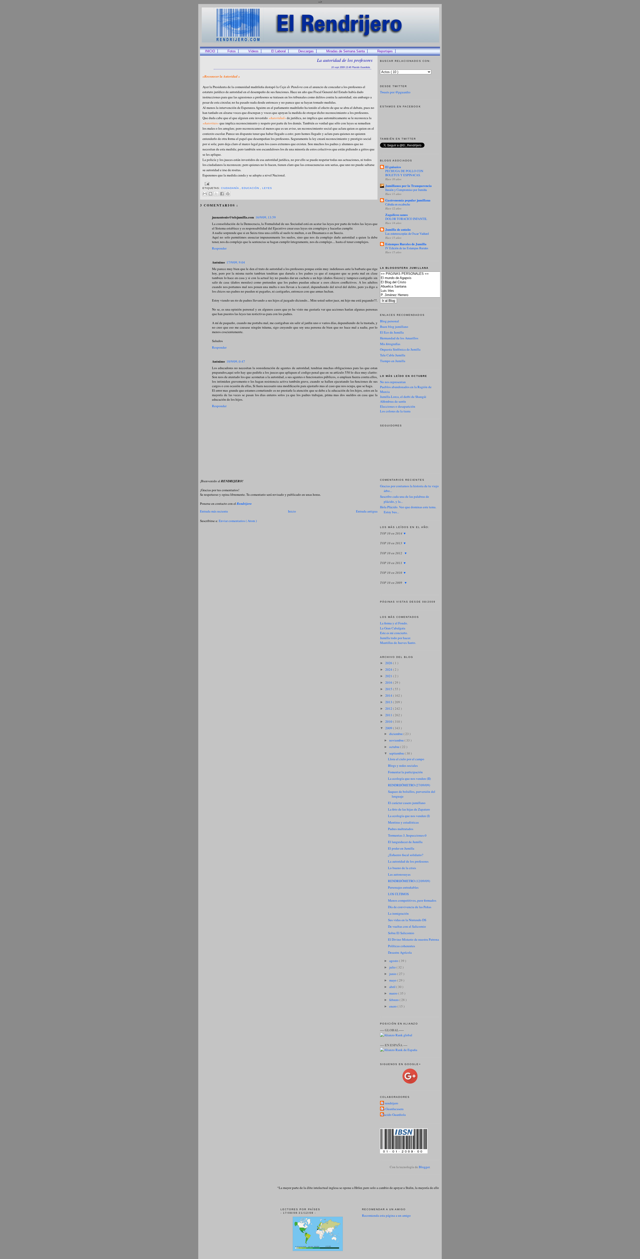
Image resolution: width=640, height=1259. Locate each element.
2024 (389, 669)
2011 (389, 715)
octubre (394, 746)
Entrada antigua (367, 511)
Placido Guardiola (393, 1114)
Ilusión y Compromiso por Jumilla (406, 190)
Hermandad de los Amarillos (399, 338)
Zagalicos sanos (396, 214)
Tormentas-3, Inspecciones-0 (407, 835)
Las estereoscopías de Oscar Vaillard (407, 233)
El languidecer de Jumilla (405, 842)
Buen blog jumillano (394, 326)
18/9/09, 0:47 (235, 361)
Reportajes (385, 51)
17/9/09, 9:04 (235, 262)
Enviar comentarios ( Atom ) (238, 521)
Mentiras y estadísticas (403, 822)
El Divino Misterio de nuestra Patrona (413, 939)
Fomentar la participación (405, 772)
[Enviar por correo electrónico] (204, 193)
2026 (389, 663)
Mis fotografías (390, 344)
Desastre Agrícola (400, 952)
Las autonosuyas (399, 874)
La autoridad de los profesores (344, 60)
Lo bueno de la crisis (402, 868)
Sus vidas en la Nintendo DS (407, 920)
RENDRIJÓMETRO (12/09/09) (409, 881)
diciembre (396, 733)
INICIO (210, 51)
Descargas (306, 51)
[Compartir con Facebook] (222, 193)
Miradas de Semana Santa (345, 51)
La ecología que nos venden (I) (409, 816)
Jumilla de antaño (398, 229)
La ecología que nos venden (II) (409, 778)
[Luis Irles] (417, 291)
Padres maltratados (400, 829)
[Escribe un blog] (210, 193)
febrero (394, 999)
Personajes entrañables (403, 887)
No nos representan (393, 382)
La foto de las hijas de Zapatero (409, 809)
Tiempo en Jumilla (392, 361)
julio (392, 967)
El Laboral (278, 51)
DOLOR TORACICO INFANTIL (406, 219)
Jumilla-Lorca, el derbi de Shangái (403, 396)
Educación (251, 188)
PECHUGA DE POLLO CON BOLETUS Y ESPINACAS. (404, 173)
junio (393, 973)
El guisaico (393, 166)
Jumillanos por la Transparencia (408, 185)
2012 (389, 708)
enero (393, 1006)
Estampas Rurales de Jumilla (405, 243)
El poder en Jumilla (401, 848)
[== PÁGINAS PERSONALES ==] (417, 274)
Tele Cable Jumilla (392, 355)
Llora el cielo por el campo (406, 759)
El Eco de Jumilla (392, 332)
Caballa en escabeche (397, 204)
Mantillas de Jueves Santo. (398, 642)
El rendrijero (389, 1103)
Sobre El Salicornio (401, 933)
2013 (389, 702)
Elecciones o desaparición (397, 406)
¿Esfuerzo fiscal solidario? (405, 855)
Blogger (424, 1167)
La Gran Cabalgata (392, 628)
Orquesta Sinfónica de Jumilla (400, 349)
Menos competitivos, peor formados (412, 900)
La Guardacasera (392, 1109)
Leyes (267, 188)
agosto (394, 960)
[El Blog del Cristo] (417, 282)
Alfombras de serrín (393, 401)
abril (392, 986)
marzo (393, 993)
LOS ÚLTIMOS (398, 894)
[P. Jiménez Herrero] (417, 295)
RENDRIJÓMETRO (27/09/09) (409, 785)
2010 (389, 721)
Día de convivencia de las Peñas (409, 907)
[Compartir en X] (216, 193)
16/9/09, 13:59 (266, 217)
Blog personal (389, 321)
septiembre (397, 753)
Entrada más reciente (214, 511)
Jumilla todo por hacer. (395, 638)
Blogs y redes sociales (403, 765)
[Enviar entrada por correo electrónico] (206, 183)
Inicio (292, 511)
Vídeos (253, 51)
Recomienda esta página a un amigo (386, 1215)
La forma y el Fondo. (394, 623)
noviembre (396, 740)
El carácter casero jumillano (407, 803)
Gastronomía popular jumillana (407, 200)
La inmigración (398, 913)
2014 (389, 695)
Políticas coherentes (401, 946)
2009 (389, 728)
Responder (219, 248)
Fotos (232, 51)
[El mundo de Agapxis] (417, 278)
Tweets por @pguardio (395, 92)
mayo (393, 980)
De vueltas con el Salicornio (407, 926)
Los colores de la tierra (395, 411)
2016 (389, 682)
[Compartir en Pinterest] (227, 193)
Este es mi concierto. (394, 633)
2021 (389, 676)
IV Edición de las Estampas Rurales (406, 248)
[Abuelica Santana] (417, 287)
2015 (389, 689)
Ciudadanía (230, 188)
